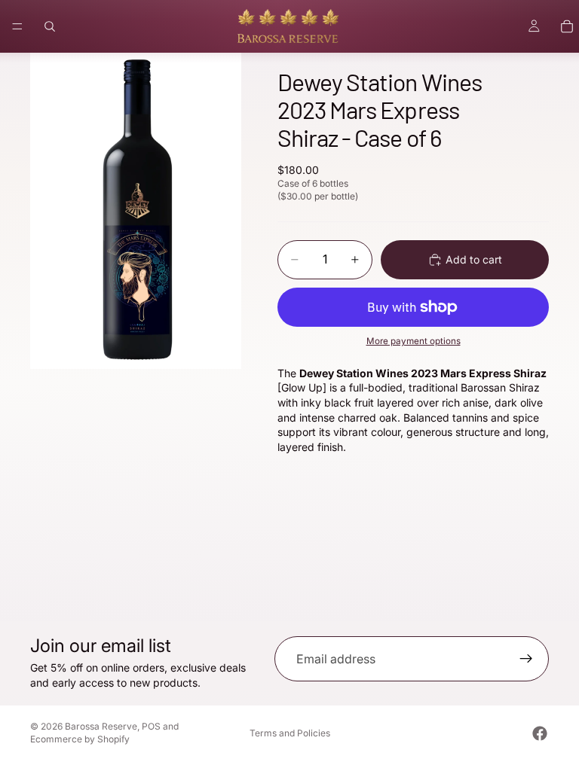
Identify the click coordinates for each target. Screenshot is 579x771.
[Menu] (17, 26)
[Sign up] (526, 659)
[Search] (49, 26)
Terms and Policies (290, 733)
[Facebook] (540, 733)
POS (151, 726)
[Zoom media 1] (135, 211)
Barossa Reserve (101, 726)
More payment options (413, 341)
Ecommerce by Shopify (80, 739)
